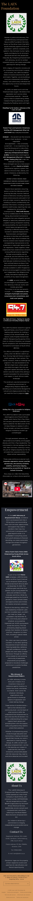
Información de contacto (23, 894)
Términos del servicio (10, 894)
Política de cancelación (22, 897)
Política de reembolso (13, 892)
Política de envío (10, 897)
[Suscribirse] (28, 884)
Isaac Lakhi (15, 890)
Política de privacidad (25, 892)
